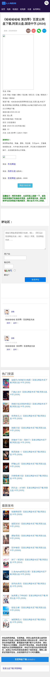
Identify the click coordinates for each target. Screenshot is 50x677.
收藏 (28, 31)
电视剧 (15, 9)
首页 (3, 9)
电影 (9, 9)
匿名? (6, 275)
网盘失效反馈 (25, 185)
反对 (15, 323)
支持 (8, 323)
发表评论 (35, 280)
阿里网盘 (18, 668)
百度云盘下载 (8, 668)
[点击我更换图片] (8, 270)
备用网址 (37, 9)
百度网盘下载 (25, 659)
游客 (12, 312)
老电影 (23, 9)
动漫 (29, 9)
